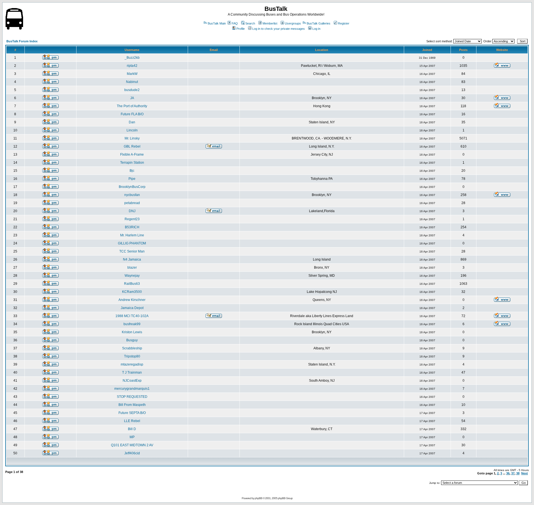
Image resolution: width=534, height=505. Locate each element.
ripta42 (132, 66)
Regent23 (132, 219)
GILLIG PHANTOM (132, 243)
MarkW (132, 74)
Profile (240, 28)
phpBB (258, 498)
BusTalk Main (217, 23)
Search (250, 23)
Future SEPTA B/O (132, 413)
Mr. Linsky (132, 138)
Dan (132, 122)
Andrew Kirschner (131, 300)
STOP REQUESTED (132, 397)
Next (524, 473)
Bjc (132, 171)
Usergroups (293, 23)
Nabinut (132, 82)
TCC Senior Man (132, 251)
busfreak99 (131, 324)
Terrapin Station (132, 163)
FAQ (235, 23)
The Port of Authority (132, 106)
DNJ (132, 211)
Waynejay (132, 276)
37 (513, 473)
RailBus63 (132, 284)
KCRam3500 (132, 292)
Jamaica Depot (132, 308)
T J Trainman (132, 372)
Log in (316, 28)
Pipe (131, 179)
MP (132, 437)
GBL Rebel (132, 146)
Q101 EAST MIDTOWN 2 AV (132, 445)
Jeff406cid (132, 453)
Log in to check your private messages (278, 28)
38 (518, 473)
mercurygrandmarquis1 (132, 389)
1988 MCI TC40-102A (132, 316)
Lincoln (132, 130)
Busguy (132, 340)
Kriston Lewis (132, 332)
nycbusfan (132, 195)
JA (132, 98)
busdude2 (132, 90)
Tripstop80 (132, 356)
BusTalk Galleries (318, 23)
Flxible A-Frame (132, 154)
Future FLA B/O (132, 114)
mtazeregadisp (132, 364)
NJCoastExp (132, 381)
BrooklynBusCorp (132, 187)
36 (508, 473)
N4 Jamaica (132, 259)
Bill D (132, 429)
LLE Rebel (132, 421)
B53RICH (132, 227)
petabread (132, 203)
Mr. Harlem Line (132, 235)
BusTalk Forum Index (22, 41)
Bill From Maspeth (132, 405)
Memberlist (270, 23)
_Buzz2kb (132, 58)
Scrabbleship (132, 348)
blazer (132, 267)
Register (343, 23)
